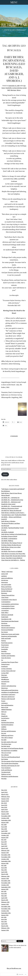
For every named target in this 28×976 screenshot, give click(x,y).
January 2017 (5, 852)
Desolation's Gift (6, 619)
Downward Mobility (7, 630)
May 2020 (4, 807)
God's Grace (4, 647)
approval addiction (7, 578)
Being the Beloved (6, 589)
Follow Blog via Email (14, 457)
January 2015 (5, 904)
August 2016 (4, 863)
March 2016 (4, 874)
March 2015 (4, 900)
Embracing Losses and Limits (10, 634)
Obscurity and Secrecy (8, 696)
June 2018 (4, 827)
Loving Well (5, 673)
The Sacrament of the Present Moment (12, 761)
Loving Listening (17, 88)
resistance (4, 703)
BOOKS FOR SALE (6, 591)
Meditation (4, 677)
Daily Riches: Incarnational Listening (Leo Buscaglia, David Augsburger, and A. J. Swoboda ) (14, 68)
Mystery (3, 683)
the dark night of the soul (9, 742)
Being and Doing (6, 586)
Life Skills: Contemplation (9, 538)
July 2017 (3, 839)
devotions (4, 623)
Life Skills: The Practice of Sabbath (11, 551)
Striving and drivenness (8, 731)
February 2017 (5, 850)
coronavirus (5, 610)
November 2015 (5, 883)
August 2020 (5, 801)
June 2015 (4, 893)
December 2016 (5, 855)
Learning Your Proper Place (9, 662)
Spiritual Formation (7, 724)
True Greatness (6, 768)
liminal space (5, 664)
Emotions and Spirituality (9, 636)
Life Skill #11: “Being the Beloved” (11, 510)
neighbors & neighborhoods (9, 692)
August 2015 (4, 889)
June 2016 (4, 867)
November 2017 (5, 833)
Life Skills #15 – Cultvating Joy (10, 497)
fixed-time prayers (7, 643)
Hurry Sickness (6, 653)
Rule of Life (4, 707)
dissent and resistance (8, 627)
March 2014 (4, 926)
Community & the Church (9, 599)
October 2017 (5, 835)
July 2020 (4, 803)
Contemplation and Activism (10, 604)
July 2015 (3, 891)
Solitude (3, 720)
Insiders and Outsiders (8, 655)
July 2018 (3, 824)
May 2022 (4, 790)
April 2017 (4, 846)
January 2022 (5, 798)
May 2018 (4, 829)
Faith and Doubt (6, 638)
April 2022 (4, 792)
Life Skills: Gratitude (7, 532)
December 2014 (5, 906)
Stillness (4, 729)
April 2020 (4, 809)
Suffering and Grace (7, 735)
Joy (2, 660)
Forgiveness (5, 645)
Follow (5, 474)
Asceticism (4, 580)
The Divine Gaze (6, 744)
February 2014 (5, 928)
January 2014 (5, 930)
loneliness (4, 666)
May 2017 (4, 844)
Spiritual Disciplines (7, 722)
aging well (4, 574)
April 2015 (4, 898)
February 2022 (5, 796)
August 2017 (4, 837)
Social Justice (5, 718)
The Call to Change (7, 737)
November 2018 (5, 816)
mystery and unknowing (8, 686)
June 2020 (4, 805)
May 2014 (4, 921)
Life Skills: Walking (7, 540)
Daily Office (4, 612)
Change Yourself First (7, 595)
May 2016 (4, 870)
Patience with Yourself (8, 699)
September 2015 (6, 887)
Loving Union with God (8, 671)
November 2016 (5, 857)
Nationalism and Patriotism (9, 690)
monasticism (5, 681)
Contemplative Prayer (7, 606)
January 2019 (5, 814)
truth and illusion (6, 770)
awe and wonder (6, 584)
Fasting (3, 640)
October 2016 (5, 859)
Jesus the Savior (6, 658)
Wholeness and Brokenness (9, 776)
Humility (4, 651)
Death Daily (4, 617)
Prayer (3, 701)
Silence (19, 90)
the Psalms (4, 759)
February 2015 (5, 902)
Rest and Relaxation (7, 705)
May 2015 (4, 895)
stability (3, 727)
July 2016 (3, 865)
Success (3, 733)
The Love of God (6, 752)
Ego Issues (4, 632)
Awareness (4, 582)
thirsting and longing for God (10, 765)
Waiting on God (6, 774)
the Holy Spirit (5, 746)
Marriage (13, 90)
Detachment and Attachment (9, 621)
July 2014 (3, 917)
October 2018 (5, 818)
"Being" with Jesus (7, 571)
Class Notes (4, 597)
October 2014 (5, 911)
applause (4, 576)
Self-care (3, 711)
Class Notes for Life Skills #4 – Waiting (13, 560)
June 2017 (4, 842)
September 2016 (6, 861)
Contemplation (5, 602)
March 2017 (4, 848)
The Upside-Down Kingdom (9, 763)
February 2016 (5, 876)
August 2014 (4, 915)
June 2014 (4, 919)
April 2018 (4, 831)
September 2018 (6, 820)
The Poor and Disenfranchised (10, 757)
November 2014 (5, 908)
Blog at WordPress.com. (14, 968)
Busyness (4, 593)
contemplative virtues (8, 608)
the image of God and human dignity (12, 748)
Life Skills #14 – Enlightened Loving (12, 500)
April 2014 (4, 923)
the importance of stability (9, 750)
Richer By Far (14, 24)
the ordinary (5, 755)
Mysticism (4, 688)
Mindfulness (5, 679)
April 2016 (4, 872)
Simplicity (4, 716)
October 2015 (5, 885)
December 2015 (5, 880)
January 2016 (5, 878)
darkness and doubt (7, 615)
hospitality (9, 88)
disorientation (5, 625)
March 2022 (4, 794)
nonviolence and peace (8, 694)
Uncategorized (5, 772)
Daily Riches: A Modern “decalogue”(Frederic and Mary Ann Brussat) (10, 523)
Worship (3, 778)
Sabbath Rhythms (6, 709)
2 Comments (14, 436)
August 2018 (5, 822)
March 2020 (5, 811)
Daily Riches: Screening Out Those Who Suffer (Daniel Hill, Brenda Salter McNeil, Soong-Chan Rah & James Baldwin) (13, 556)
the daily (3, 739)
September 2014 (6, 913)
